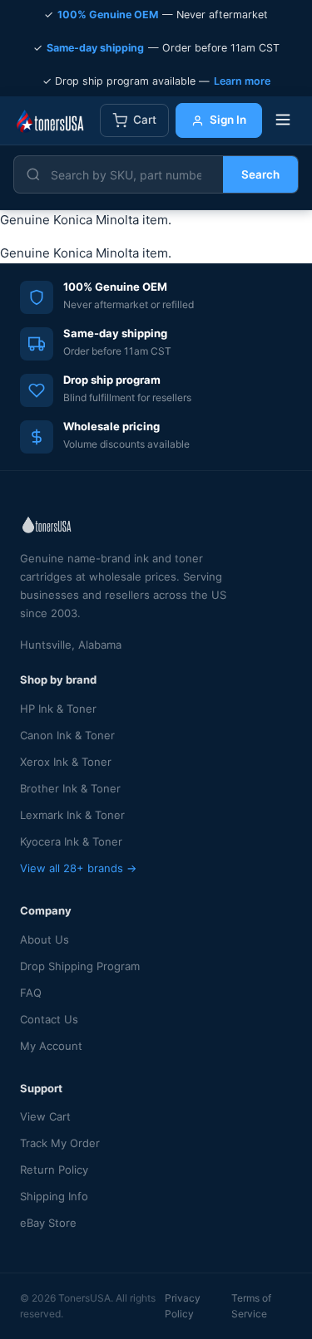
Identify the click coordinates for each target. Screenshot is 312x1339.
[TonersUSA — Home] (50, 120)
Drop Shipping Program (80, 966)
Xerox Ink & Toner (65, 761)
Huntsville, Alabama (70, 644)
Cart (144, 119)
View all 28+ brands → (78, 868)
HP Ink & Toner (58, 708)
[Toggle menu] (283, 120)
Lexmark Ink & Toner (72, 815)
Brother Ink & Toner (70, 788)
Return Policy (54, 1169)
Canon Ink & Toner (67, 735)
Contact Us (49, 1019)
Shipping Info (54, 1196)
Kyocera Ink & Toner (71, 841)
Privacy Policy (183, 1306)
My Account (51, 1045)
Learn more (242, 81)
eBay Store (48, 1222)
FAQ (31, 992)
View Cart (45, 1116)
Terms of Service (251, 1306)
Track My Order (60, 1143)
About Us (44, 939)
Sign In (228, 119)
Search (260, 174)
